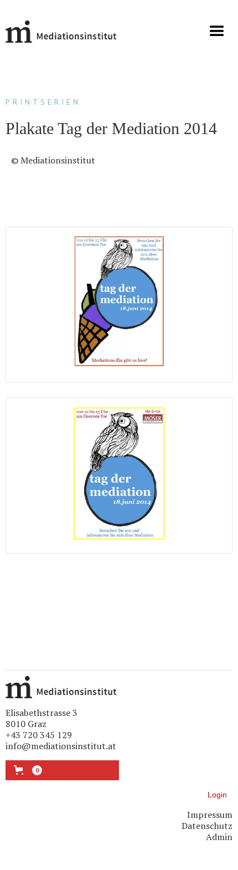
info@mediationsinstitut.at (61, 745)
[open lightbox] (119, 305)
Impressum (209, 814)
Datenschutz (207, 825)
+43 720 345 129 (39, 734)
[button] (216, 31)
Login (217, 794)
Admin (219, 836)
